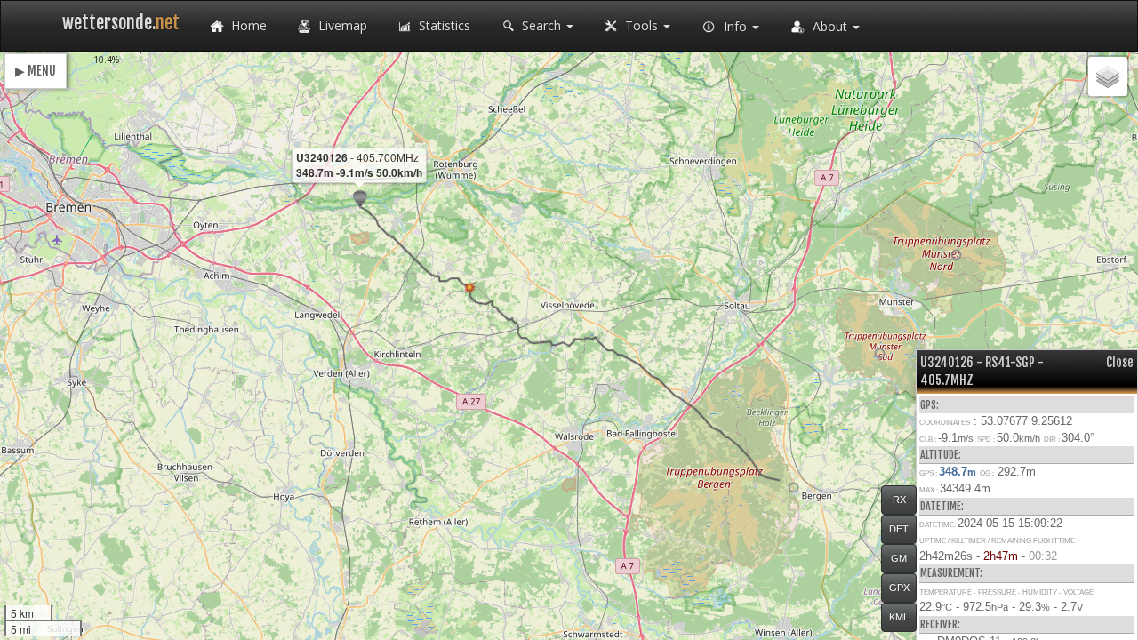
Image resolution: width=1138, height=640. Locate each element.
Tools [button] (641, 25)
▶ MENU (35, 70)
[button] (793, 487)
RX (899, 499)
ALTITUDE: (940, 454)
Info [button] (735, 26)
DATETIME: (942, 506)
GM (899, 558)
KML (899, 617)
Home (247, 25)
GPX (899, 587)
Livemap (341, 25)
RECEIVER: (940, 624)
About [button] (830, 26)
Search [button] (541, 25)
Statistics (442, 25)
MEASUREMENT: (951, 573)
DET (899, 529)
